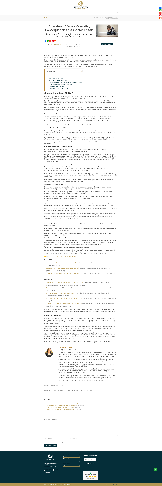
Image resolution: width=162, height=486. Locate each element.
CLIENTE (110, 11)
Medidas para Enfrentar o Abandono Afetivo (58, 80)
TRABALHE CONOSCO (102, 11)
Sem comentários (54, 385)
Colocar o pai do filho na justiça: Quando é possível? (60, 409)
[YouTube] (116, 484)
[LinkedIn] (111, 484)
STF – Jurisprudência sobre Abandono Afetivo (60, 293)
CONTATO (94, 11)
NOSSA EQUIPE (68, 11)
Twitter (55, 390)
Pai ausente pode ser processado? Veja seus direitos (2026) (62, 403)
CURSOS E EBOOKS (86, 11)
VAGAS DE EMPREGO (67, 463)
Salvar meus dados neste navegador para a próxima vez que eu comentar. (66, 442)
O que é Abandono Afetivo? (53, 73)
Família (61, 385)
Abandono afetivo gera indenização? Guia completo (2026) (61, 405)
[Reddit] (55, 41)
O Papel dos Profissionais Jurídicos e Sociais (59, 88)
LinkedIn (83, 390)
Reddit (61, 390)
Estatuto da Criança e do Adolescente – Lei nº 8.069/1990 (64, 283)
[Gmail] (50, 41)
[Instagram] (109, 484)
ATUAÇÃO (61, 11)
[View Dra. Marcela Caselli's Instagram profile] (56, 364)
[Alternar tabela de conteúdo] (80, 71)
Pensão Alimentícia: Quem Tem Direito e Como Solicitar (64, 273)
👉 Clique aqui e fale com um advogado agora (60, 256)
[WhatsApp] (48, 41)
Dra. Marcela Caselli (65, 348)
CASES (78, 11)
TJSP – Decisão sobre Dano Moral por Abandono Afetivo (64, 298)
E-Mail (90, 390)
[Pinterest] (53, 41)
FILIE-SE (64, 465)
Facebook (47, 390)
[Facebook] (45, 41)
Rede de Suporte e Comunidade (57, 86)
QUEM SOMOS (54, 11)
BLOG (74, 11)
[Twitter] (114, 484)
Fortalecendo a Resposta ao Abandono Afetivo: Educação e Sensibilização (66, 82)
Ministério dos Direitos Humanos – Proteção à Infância (64, 303)
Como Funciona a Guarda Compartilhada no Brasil (62, 268)
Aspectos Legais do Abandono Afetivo (57, 78)
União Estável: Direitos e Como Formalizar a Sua (61, 263)
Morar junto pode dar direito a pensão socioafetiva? (60, 407)
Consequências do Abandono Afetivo (57, 76)
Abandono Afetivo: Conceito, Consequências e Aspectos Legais (69, 28)
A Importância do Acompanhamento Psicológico (61, 84)
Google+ (76, 390)
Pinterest (68, 390)
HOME (48, 11)
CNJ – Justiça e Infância (53, 288)
